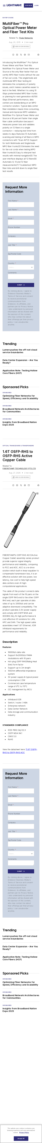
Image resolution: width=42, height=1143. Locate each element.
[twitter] (21, 55)
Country (12, 263)
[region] (21, 1134)
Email (11, 218)
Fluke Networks (26, 38)
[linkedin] (17, 55)
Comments (12, 273)
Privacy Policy (24, 1132)
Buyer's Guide (8, 17)
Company (12, 236)
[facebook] (13, 55)
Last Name (13, 209)
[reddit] (25, 55)
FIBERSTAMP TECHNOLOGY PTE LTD (19, 468)
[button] (4, 5)
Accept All (21, 1138)
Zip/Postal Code (14, 254)
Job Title (12, 245)
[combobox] (21, 267)
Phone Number (14, 227)
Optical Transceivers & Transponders (18, 445)
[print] (38, 55)
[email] (29, 55)
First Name (13, 201)
